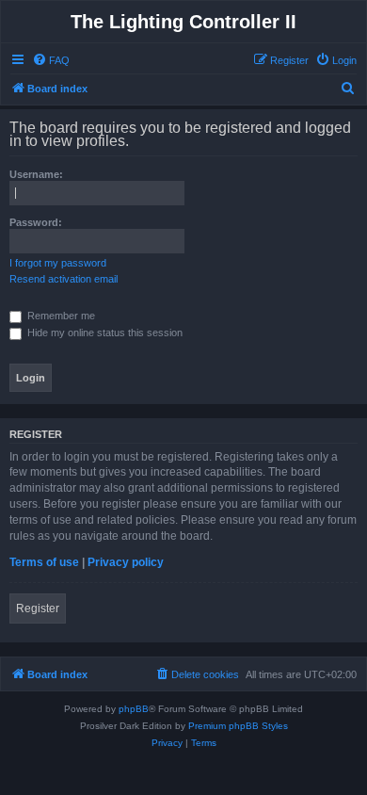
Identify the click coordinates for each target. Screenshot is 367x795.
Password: (35, 222)
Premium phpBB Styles (238, 726)
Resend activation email (63, 278)
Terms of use (44, 562)
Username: (36, 174)
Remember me (59, 315)
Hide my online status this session (103, 332)
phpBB (134, 709)
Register (37, 608)
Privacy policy (126, 562)
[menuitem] (51, 60)
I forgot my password (57, 262)
